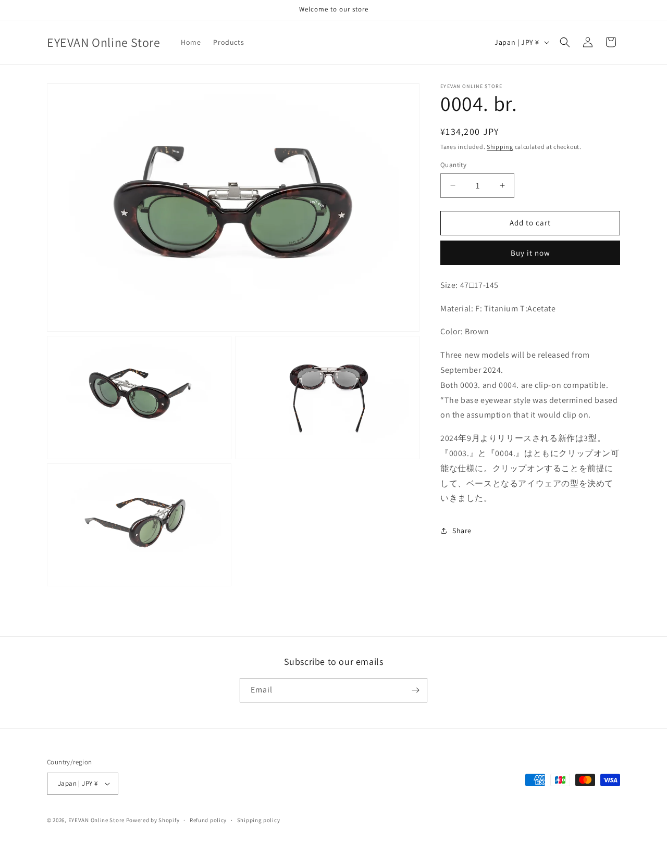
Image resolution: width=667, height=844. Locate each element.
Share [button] (462, 530)
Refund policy (208, 820)
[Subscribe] (415, 690)
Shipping (500, 146)
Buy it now (530, 253)
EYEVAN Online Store (96, 820)
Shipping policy (258, 820)
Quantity (453, 164)
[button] (564, 42)
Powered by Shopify (153, 820)
